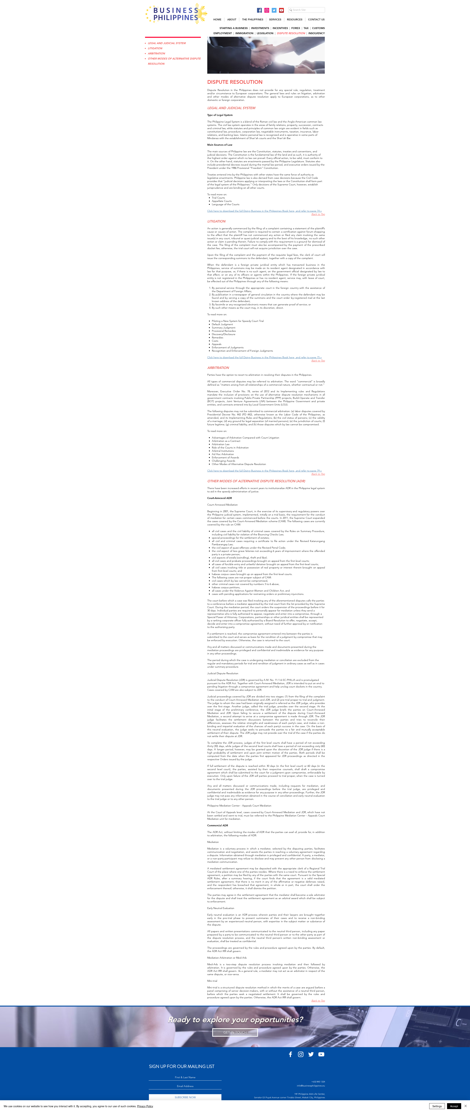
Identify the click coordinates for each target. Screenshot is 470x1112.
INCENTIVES (280, 28)
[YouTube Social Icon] (281, 10)
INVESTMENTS (260, 28)
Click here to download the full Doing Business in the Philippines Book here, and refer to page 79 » (264, 470)
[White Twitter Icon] (311, 1054)
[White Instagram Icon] (300, 1054)
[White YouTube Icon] (321, 1054)
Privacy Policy (145, 1106)
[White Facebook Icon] (290, 1054)
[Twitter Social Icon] (274, 10)
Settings (437, 1106)
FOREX (295, 28)
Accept (454, 1106)
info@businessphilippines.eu (311, 1085)
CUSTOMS (318, 28)
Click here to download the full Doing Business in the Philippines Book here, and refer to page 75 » (264, 357)
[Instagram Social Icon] (266, 10)
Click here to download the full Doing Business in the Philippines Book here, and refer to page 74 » (264, 211)
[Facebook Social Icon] (259, 10)
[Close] (465, 1106)
